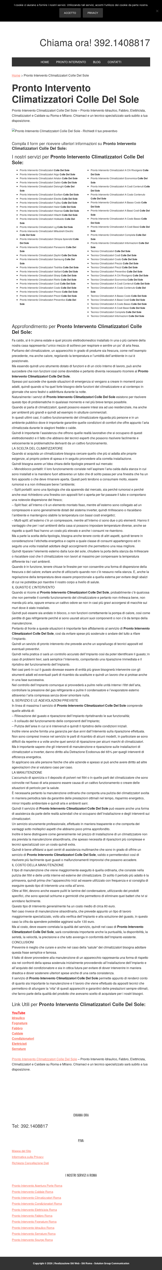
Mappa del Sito (21, 1151)
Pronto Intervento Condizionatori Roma (37, 1203)
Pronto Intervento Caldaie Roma (32, 1191)
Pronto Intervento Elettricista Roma (34, 1209)
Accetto (70, 12)
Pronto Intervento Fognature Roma (34, 1221)
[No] (157, 11)
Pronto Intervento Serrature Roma (34, 1233)
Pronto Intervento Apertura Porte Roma (37, 1185)
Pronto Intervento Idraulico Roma (33, 1227)
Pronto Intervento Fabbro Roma (32, 1215)
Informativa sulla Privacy (28, 1157)
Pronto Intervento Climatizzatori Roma (36, 1197)
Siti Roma (86, 1263)
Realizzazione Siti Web (66, 1263)
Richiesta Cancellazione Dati (30, 1163)
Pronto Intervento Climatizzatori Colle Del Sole (44, 1059)
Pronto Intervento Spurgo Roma (32, 1240)
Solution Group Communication (111, 1263)
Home (16, 75)
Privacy (93, 12)
